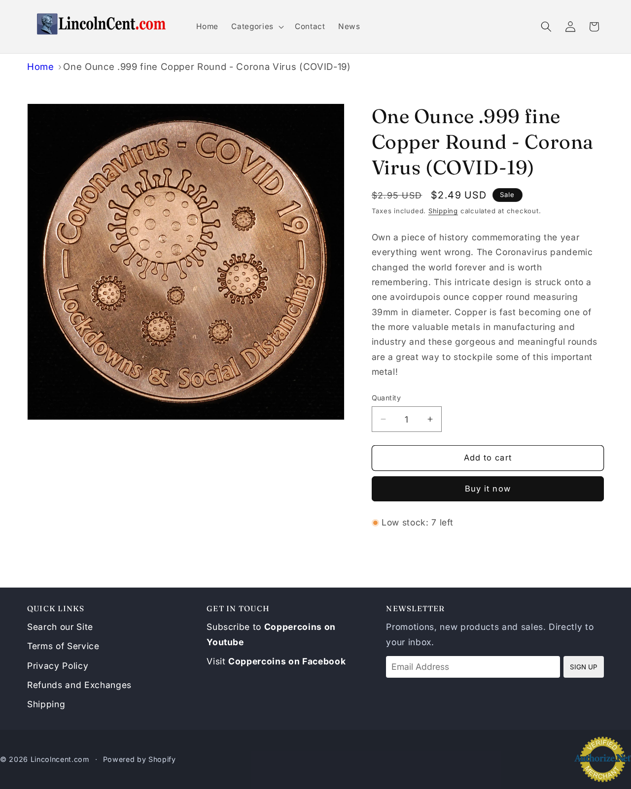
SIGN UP (583, 667)
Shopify (162, 759)
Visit (276, 661)
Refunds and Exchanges (79, 685)
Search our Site (60, 627)
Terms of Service (63, 646)
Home (40, 66)
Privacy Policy (57, 665)
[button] (256, 26)
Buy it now (488, 488)
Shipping (443, 211)
